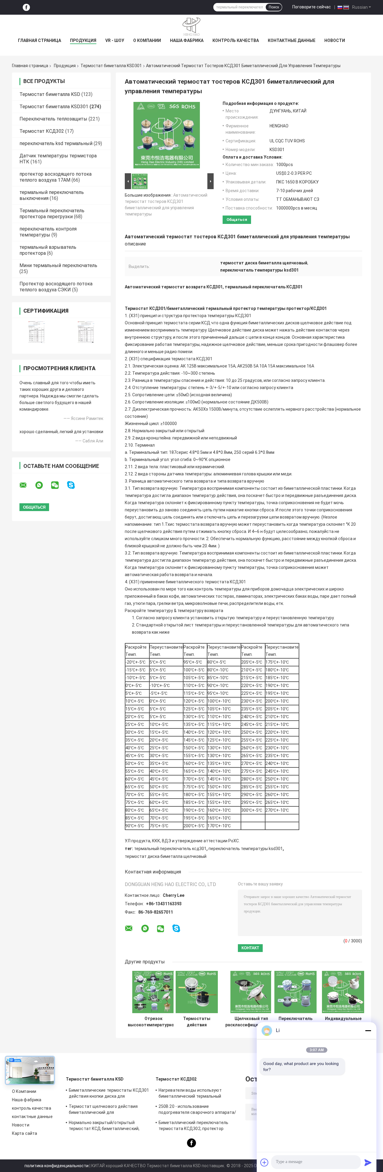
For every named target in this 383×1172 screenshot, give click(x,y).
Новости (334, 40)
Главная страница (39, 40)
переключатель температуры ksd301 (246, 848)
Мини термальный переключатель (58, 265)
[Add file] (264, 1162)
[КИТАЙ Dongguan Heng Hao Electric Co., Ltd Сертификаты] (36, 332)
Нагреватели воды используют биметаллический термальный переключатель (190, 1094)
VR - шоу (114, 40)
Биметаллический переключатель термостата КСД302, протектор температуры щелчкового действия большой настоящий (195, 1126)
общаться (237, 219)
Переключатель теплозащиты (53, 119)
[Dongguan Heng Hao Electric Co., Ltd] (191, 27)
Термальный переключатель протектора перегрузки (51, 213)
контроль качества (235, 40)
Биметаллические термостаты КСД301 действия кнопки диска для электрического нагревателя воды (109, 1094)
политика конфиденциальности (57, 1165)
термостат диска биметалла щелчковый (165, 856)
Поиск (274, 7)
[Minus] (368, 1030)
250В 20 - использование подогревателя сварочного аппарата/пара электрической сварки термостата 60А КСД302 (197, 1110)
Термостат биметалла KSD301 (111, 65)
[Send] (368, 1162)
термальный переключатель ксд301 (170, 848)
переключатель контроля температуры (48, 232)
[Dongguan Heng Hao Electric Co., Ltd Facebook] (26, 7)
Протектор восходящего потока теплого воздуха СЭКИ (55, 287)
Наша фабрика (186, 40)
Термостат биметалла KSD (49, 94)
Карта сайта (24, 1133)
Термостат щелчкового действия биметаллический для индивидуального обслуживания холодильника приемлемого (103, 1110)
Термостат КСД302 (41, 131)
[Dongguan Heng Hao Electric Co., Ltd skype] (74, 485)
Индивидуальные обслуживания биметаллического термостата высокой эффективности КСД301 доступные (343, 1022)
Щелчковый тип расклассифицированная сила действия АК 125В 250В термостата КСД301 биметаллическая (251, 1022)
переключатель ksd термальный (55, 143)
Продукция (83, 40)
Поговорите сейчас (311, 6)
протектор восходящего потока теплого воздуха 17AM (55, 177)
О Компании (147, 40)
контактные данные (291, 40)
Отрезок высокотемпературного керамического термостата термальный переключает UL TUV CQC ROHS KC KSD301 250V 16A (153, 1022)
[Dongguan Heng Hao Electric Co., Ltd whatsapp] (42, 485)
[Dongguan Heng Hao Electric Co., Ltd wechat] (58, 485)
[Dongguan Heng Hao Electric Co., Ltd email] (26, 485)
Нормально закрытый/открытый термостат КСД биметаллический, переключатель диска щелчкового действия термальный (104, 1126)
